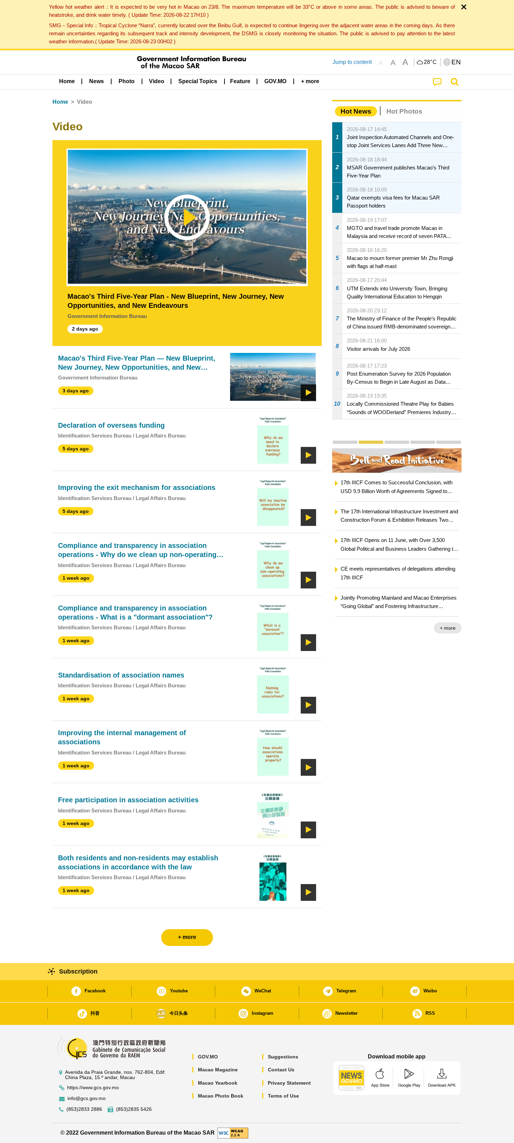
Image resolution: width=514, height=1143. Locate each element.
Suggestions (283, 1056)
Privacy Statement (289, 1083)
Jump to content (352, 62)
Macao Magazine (218, 1069)
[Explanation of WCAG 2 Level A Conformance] (232, 1132)
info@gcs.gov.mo (86, 1098)
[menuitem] (96, 81)
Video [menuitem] (156, 81)
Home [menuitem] (67, 81)
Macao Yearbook (217, 1083)
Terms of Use (283, 1096)
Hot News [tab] (356, 111)
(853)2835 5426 (134, 1109)
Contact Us (281, 1069)
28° (430, 62)
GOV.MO (208, 1056)
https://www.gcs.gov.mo (93, 1087)
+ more (448, 628)
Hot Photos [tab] (404, 111)
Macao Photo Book (220, 1096)
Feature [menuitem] (240, 81)
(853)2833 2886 (84, 1109)
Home (60, 102)
